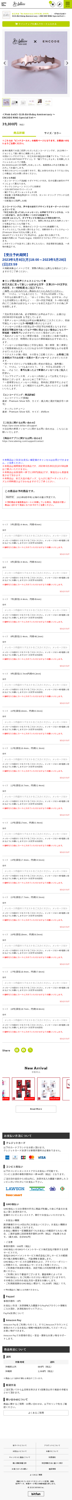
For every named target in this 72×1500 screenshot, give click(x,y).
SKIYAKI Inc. (39, 1487)
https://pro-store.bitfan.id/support (19, 425)
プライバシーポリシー (56, 1261)
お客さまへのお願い (20, 1469)
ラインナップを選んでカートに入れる (37, 23)
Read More (36, 1109)
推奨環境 (52, 1469)
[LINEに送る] (16, 1050)
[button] (5, 63)
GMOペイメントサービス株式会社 (27, 1255)
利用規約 (52, 1457)
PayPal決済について (14, 1313)
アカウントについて (52, 1445)
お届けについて (52, 1451)
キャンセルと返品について (19, 1457)
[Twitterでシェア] (30, 1050)
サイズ (5, 524)
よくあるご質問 (36, 1412)
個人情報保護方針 (20, 1463)
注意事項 (31, 1261)
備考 (4, 530)
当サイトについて (20, 1445)
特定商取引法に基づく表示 (52, 1463)
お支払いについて (20, 1451)
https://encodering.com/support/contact (23, 441)
